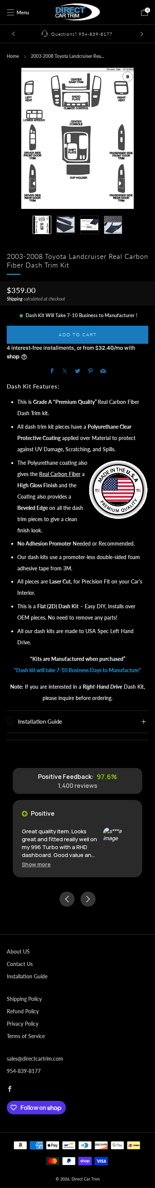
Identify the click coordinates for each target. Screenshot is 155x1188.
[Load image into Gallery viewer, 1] (42, 225)
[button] (36, 864)
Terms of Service (26, 1036)
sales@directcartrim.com (35, 1058)
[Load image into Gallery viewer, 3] (89, 225)
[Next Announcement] (141, 34)
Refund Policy (23, 1011)
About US (18, 951)
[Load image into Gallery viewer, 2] (65, 225)
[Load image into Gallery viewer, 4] (113, 225)
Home (13, 56)
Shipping (15, 299)
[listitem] (77, 34)
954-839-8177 (24, 1071)
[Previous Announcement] (13, 34)
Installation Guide (27, 976)
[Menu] (10, 12)
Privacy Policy (22, 1023)
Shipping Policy (24, 999)
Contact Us (20, 964)
